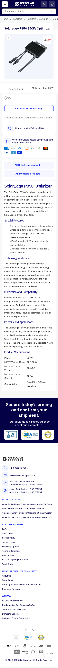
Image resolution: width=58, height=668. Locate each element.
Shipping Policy (9, 542)
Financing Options (10, 546)
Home (5, 19)
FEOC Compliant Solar (12, 600)
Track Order (7, 564)
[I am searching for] (53, 11)
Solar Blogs (7, 580)
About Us (6, 575)
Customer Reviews (11, 588)
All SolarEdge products (27, 165)
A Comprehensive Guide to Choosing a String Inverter (27, 512)
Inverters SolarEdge (37, 19)
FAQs (4, 529)
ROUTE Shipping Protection (15, 559)
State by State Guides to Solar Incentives (21, 584)
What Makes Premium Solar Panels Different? (23, 508)
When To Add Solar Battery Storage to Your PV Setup (27, 504)
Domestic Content (10, 613)
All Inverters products (27, 174)
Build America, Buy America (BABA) (18, 605)
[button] (5, 4)
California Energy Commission (16, 618)
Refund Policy (8, 537)
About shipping (44, 117)
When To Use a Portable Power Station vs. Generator (27, 517)
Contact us (21, 128)
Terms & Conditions (11, 550)
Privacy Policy (8, 555)
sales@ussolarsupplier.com (22, 475)
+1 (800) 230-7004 (18, 467)
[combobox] (29, 11)
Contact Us (7, 533)
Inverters (17, 19)
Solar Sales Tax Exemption (14, 609)
